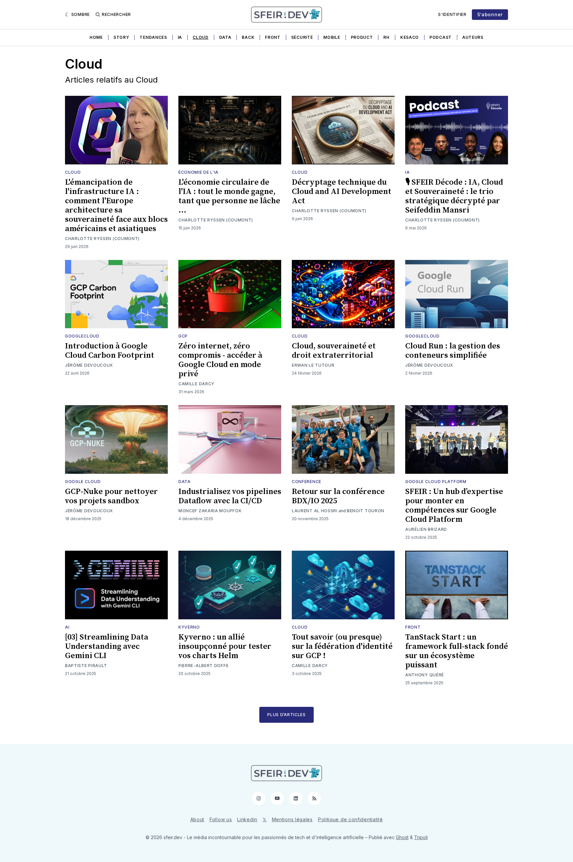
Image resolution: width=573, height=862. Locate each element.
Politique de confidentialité (350, 819)
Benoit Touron (365, 510)
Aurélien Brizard (426, 529)
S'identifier (452, 14)
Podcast (440, 37)
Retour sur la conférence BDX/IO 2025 (338, 496)
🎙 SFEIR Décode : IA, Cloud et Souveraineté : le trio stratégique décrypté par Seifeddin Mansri (454, 196)
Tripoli (421, 837)
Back (248, 37)
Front (273, 37)
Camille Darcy (196, 383)
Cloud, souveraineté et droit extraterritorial (334, 350)
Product (362, 37)
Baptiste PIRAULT (86, 665)
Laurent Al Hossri (315, 510)
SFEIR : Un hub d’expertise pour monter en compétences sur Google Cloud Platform (454, 505)
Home (96, 37)
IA (180, 37)
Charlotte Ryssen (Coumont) (102, 238)
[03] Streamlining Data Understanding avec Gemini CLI (106, 646)
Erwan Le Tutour (313, 365)
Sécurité (302, 37)
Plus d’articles (286, 714)
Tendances (153, 37)
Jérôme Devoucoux (89, 365)
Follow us (221, 819)
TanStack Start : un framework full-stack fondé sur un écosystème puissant (456, 651)
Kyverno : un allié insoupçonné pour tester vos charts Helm (224, 646)
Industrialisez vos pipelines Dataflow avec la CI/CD (229, 496)
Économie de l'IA (198, 172)
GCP (183, 336)
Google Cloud (82, 481)
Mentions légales (292, 819)
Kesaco (409, 37)
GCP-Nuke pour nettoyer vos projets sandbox (111, 496)
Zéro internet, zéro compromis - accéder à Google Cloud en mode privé (220, 360)
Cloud (201, 37)
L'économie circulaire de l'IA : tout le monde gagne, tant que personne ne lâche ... (229, 196)
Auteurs (472, 37)
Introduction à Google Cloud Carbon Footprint (109, 350)
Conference (306, 481)
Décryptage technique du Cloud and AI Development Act (341, 191)
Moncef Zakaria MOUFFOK (209, 510)
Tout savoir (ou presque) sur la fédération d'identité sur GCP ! (342, 646)
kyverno (189, 627)
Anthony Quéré (424, 674)
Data (225, 37)
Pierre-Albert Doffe (203, 665)
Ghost (402, 837)
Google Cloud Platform (436, 481)
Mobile (331, 37)
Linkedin (247, 819)
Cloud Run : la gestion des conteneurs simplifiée (452, 350)
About (197, 819)
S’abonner (490, 14)
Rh (386, 37)
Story (121, 37)
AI (67, 627)
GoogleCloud (82, 336)
